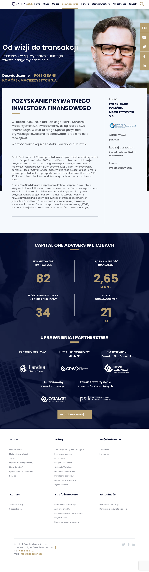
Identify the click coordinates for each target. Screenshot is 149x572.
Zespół (12, 458)
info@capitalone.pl (31, 554)
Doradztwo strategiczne (65, 480)
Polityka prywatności (105, 561)
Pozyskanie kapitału (63, 454)
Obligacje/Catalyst (63, 467)
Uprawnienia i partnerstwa (21, 471)
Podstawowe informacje (65, 504)
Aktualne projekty (62, 509)
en (144, 27)
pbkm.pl (114, 139)
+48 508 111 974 (27, 550)
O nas (46, 3)
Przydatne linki (60, 517)
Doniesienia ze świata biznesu (113, 509)
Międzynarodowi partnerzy (21, 463)
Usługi (55, 3)
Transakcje (104, 449)
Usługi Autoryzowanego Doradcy (69, 513)
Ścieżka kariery (15, 509)
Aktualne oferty (16, 504)
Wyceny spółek (61, 484)
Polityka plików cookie (125, 561)
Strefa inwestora (101, 3)
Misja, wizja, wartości (18, 454)
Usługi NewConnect (63, 463)
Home (37, 3)
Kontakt (133, 3)
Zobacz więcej (74, 414)
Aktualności (119, 3)
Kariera (85, 3)
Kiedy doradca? (16, 467)
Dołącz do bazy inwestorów (66, 522)
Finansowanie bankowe (64, 471)
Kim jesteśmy (15, 449)
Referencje (104, 454)
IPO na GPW (59, 458)
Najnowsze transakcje (109, 504)
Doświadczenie (70, 3)
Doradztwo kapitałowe (64, 476)
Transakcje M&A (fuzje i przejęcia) (69, 449)
